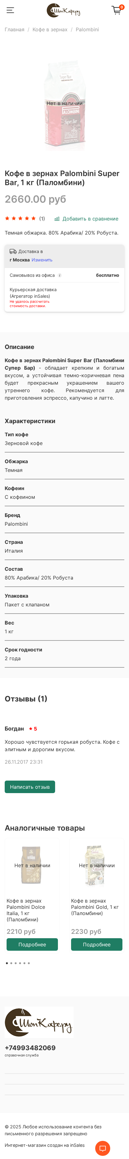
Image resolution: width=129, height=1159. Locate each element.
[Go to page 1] (7, 963)
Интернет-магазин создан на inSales (45, 1145)
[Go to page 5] (24, 963)
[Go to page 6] (29, 963)
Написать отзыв (30, 787)
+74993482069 (30, 1048)
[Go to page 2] (11, 963)
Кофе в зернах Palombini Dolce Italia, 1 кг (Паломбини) (26, 910)
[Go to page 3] (16, 963)
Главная (14, 29)
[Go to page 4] (20, 963)
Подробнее (32, 944)
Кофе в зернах (50, 29)
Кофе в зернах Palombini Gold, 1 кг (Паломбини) (95, 907)
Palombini (87, 29)
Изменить (42, 259)
